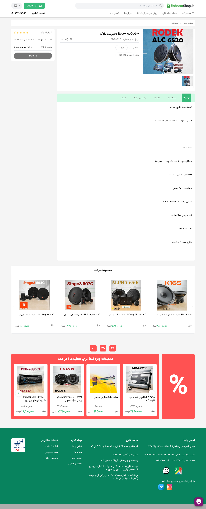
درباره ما (127, 13)
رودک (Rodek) (125, 55)
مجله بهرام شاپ (169, 13)
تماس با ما (114, 13)
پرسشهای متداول (50, 457)
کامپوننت (174, 23)
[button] (192, 305)
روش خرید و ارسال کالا (147, 13)
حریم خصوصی (51, 452)
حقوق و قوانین (75, 463)
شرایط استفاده (52, 446)
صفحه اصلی (188, 23)
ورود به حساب (34, 6)
